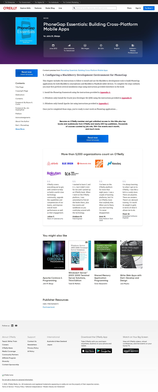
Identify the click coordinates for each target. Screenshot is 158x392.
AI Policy (31, 351)
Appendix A (105, 92)
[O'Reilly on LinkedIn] (12, 326)
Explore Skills (25, 8)
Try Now (148, 8)
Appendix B (126, 98)
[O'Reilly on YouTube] (16, 326)
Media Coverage (9, 351)
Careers (5, 345)
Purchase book (49, 307)
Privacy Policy (33, 348)
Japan (49, 345)
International (53, 337)
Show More (19, 129)
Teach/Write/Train (9, 341)
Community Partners (10, 354)
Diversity (5, 361)
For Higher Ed (39, 2)
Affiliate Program (9, 358)
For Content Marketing (71, 2)
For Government (24, 2)
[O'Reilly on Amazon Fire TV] (131, 352)
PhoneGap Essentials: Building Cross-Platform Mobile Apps (84, 70)
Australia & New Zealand (57, 341)
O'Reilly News (7, 348)
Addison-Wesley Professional (133, 50)
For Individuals (54, 2)
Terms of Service (8, 387)
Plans (129, 8)
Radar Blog (50, 8)
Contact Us (32, 341)
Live (60, 8)
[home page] (10, 8)
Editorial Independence (34, 387)
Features (38, 8)
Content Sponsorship (10, 364)
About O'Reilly (9, 337)
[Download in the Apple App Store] (88, 352)
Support (31, 337)
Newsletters (32, 345)
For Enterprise (10, 2)
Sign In (138, 8)
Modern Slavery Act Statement (54, 387)
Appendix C (104, 103)
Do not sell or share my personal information (17, 380)
